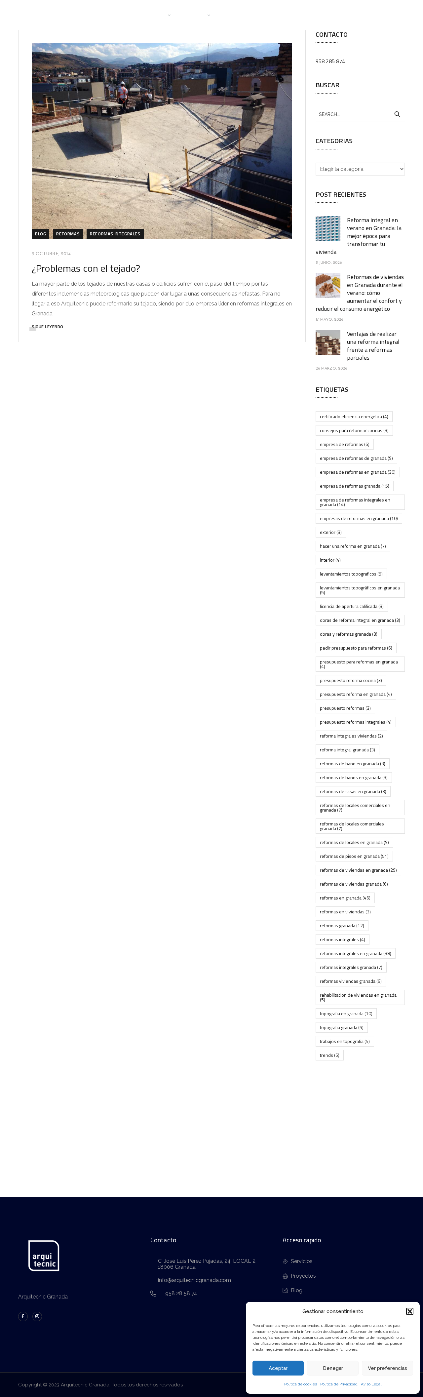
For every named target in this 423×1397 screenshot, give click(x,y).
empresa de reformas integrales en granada (355, 502)
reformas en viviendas (345, 911)
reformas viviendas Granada (351, 981)
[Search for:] (360, 114)
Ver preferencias (387, 1368)
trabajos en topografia (345, 1041)
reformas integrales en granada (355, 953)
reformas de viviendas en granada (358, 869)
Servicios (194, 14)
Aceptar (278, 1368)
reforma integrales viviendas (351, 735)
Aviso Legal (371, 1384)
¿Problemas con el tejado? (86, 268)
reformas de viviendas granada (354, 883)
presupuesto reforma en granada (356, 694)
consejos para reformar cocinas (354, 430)
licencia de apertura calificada (352, 606)
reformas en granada (345, 897)
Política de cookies (300, 1384)
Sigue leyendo (47, 326)
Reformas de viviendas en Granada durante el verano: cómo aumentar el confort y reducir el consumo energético (360, 292)
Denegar (333, 1368)
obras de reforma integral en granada (360, 620)
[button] (409, 1311)
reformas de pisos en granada (354, 856)
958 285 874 (330, 61)
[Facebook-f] (23, 1316)
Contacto (296, 14)
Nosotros (153, 14)
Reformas (68, 233)
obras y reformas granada (348, 633)
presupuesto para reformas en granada (359, 664)
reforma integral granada (347, 749)
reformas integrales (342, 939)
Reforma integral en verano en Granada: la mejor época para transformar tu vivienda (359, 236)
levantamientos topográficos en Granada (360, 590)
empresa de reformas (344, 444)
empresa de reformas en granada (358, 471)
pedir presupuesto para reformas (356, 647)
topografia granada (342, 1027)
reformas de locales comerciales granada (352, 826)
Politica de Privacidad (339, 1384)
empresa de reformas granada (354, 485)
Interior (330, 559)
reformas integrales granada (351, 967)
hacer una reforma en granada (353, 545)
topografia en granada (346, 1013)
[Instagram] (37, 1316)
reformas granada (342, 925)
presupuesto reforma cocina (351, 680)
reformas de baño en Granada (352, 763)
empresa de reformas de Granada (356, 458)
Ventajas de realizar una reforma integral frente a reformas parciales (373, 345)
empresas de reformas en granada (359, 518)
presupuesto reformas (345, 707)
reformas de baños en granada (354, 777)
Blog (266, 14)
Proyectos (236, 14)
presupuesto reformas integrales (356, 721)
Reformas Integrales (115, 233)
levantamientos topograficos (351, 573)
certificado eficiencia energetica (354, 416)
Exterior (331, 532)
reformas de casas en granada (353, 791)
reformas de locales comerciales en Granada (355, 807)
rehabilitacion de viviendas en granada (358, 997)
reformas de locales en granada (354, 842)
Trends (329, 1055)
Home (122, 14)
